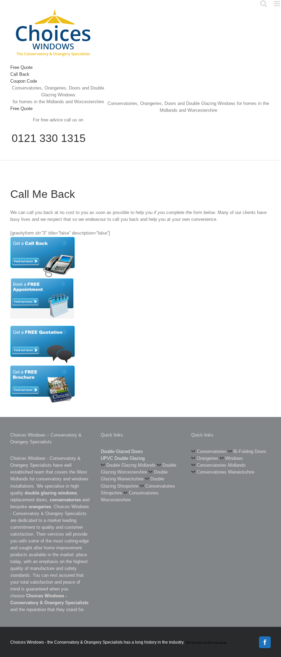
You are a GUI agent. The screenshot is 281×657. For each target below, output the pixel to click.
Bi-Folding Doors (249, 451)
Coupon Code (23, 81)
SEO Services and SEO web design (206, 642)
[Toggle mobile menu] (277, 3)
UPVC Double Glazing (123, 458)
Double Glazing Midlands (131, 465)
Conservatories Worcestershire (130, 496)
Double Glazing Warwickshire (134, 475)
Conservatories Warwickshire (225, 472)
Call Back (19, 74)
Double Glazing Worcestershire (138, 469)
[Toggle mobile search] (263, 3)
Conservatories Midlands (221, 465)
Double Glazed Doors (122, 451)
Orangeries (207, 458)
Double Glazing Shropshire (132, 482)
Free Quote (21, 67)
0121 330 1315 (49, 138)
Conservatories (212, 451)
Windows (234, 458)
